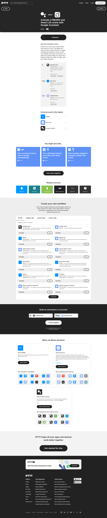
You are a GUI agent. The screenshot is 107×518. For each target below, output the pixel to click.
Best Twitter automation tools (60, 484)
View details (21, 232)
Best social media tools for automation (62, 504)
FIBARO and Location (40, 481)
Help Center (28, 491)
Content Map (28, 494)
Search (27, 496)
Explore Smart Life (62, 366)
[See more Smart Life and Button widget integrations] (61, 376)
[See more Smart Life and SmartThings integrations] (83, 382)
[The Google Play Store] (77, 482)
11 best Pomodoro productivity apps (62, 496)
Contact (46, 512)
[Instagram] (68, 512)
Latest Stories (58, 479)
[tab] (20, 218)
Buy (19, 358)
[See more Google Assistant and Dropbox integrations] (53, 422)
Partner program (40, 512)
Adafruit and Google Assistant (41, 501)
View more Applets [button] (54, 173)
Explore (81, 3)
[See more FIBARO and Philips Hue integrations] (34, 382)
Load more (53, 296)
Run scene (53, 81)
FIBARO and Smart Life (40, 489)
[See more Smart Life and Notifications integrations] (72, 382)
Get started (100, 3)
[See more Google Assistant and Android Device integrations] (42, 422)
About (55, 512)
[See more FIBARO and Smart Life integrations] (23, 382)
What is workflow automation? (60, 489)
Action (25, 263)
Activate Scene (54, 95)
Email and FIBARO (39, 486)
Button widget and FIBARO (41, 484)
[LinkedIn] (65, 512)
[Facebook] (61, 512)
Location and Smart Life (40, 494)
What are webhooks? (58, 494)
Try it (50, 232)
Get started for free (53, 448)
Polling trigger (26, 239)
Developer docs (29, 501)
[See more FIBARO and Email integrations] (46, 376)
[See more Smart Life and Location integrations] (72, 376)
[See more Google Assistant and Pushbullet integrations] (53, 416)
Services (27, 481)
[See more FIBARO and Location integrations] (23, 376)
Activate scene (54, 64)
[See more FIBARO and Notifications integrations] (46, 382)
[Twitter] (74, 512)
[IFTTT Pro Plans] (47, 29)
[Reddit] (80, 512)
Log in (92, 3)
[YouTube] (71, 512)
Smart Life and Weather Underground (43, 499)
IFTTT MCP (28, 489)
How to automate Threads (59, 499)
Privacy (51, 512)
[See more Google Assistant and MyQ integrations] (65, 416)
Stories (27, 484)
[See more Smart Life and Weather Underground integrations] (61, 382)
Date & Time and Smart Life (41, 496)
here (62, 400)
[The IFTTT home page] (4, 3)
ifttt (43, 29)
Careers (33, 512)
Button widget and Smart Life (41, 491)
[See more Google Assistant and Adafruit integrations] (42, 416)
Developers (28, 512)
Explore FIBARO (23, 362)
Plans (87, 3)
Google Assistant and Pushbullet (42, 504)
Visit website (58, 362)
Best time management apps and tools (62, 486)
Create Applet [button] (53, 322)
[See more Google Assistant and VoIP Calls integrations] (65, 422)
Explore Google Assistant (44, 406)
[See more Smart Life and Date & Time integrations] (83, 376)
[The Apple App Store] (77, 479)
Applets (27, 486)
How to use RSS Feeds (59, 491)
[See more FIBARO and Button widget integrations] (34, 376)
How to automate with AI (59, 481)
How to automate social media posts (62, 501)
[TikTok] (77, 512)
